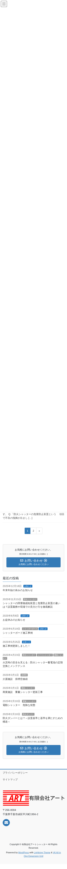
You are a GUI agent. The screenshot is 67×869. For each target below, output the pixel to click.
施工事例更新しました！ (16, 645)
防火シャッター (30, 599)
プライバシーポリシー (15, 772)
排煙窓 (24, 675)
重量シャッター (27, 688)
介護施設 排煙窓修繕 (15, 679)
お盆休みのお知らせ (14, 619)
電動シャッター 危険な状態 (19, 705)
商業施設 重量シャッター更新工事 (24, 692)
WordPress (23, 852)
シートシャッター (45, 655)
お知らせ (27, 586)
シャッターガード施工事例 (18, 632)
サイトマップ (10, 779)
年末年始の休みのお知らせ (18, 590)
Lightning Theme (42, 852)
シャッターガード (30, 629)
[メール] (6, 822)
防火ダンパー (28, 714)
